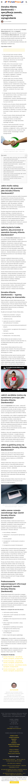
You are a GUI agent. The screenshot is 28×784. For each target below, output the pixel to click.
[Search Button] (26, 2)
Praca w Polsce (14, 749)
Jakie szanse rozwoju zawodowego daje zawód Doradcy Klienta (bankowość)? (14, 174)
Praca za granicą (14, 751)
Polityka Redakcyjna (14, 746)
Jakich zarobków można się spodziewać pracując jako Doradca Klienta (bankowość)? (14, 168)
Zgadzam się (14, 782)
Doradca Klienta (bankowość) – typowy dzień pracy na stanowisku (14, 164)
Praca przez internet (14, 753)
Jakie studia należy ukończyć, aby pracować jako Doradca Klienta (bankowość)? (15, 158)
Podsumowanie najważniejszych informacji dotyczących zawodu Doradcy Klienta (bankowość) (13, 178)
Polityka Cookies (14, 735)
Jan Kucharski (8, 21)
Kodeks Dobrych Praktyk (14, 744)
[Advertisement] (14, 26)
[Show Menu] (1, 2)
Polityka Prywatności (14, 737)
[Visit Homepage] (14, 2)
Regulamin (14, 739)
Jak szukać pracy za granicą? (14, 763)
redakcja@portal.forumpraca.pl (14, 728)
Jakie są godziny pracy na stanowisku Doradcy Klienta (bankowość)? (14, 171)
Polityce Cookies (22, 780)
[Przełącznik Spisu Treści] (25, 155)
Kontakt (14, 740)
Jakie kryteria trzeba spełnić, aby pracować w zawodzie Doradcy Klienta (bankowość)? (14, 161)
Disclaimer (14, 742)
